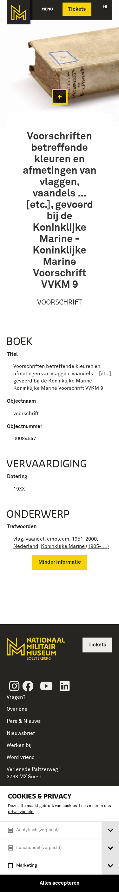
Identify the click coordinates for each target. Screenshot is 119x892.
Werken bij (19, 745)
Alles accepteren (59, 883)
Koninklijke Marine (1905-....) (75, 546)
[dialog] (59, 839)
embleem (58, 539)
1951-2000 (84, 539)
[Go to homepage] (35, 651)
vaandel (35, 539)
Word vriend (21, 757)
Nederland (25, 546)
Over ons (17, 709)
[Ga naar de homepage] (18, 12)
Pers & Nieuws (24, 721)
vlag (18, 539)
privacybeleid (21, 812)
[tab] (110, 830)
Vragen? (16, 697)
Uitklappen (60, 97)
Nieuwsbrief (21, 733)
